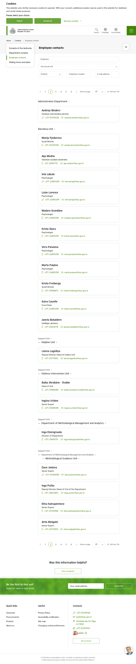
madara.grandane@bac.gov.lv (77, 218)
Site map (42, 621)
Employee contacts (17, 57)
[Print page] (126, 47)
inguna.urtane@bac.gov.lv (76, 408)
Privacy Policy (44, 612)
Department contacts (18, 53)
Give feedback (68, 571)
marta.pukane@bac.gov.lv (75, 272)
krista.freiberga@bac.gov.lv (76, 290)
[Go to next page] (76, 92)
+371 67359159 (83, 628)
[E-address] (78, 633)
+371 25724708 (51, 511)
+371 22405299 (52, 181)
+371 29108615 (51, 290)
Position (44, 74)
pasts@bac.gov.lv (84, 617)
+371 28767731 (51, 163)
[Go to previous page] (40, 92)
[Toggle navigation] (131, 30)
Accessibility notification (48, 617)
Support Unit (44, 338)
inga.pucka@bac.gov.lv (74, 493)
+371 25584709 (52, 474)
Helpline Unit (48, 342)
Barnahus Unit (45, 128)
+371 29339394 (51, 145)
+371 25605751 (51, 439)
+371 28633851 (51, 493)
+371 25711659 (51, 529)
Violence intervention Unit (55, 373)
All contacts (86, 641)
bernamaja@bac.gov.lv (75, 181)
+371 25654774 (51, 327)
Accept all (48, 21)
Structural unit (47, 66)
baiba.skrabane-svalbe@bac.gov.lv (79, 390)
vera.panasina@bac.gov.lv (75, 254)
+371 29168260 (51, 390)
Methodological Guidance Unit (61, 458)
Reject (19, 21)
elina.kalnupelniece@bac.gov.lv (77, 511)
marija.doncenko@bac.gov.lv (77, 145)
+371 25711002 (51, 358)
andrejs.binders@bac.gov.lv (76, 117)
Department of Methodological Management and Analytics (72, 423)
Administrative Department (52, 101)
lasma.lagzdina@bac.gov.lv (75, 358)
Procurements (12, 617)
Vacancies (10, 612)
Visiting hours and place (19, 62)
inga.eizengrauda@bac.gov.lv (77, 439)
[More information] (86, 633)
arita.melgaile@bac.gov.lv (75, 529)
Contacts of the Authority (20, 48)
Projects (9, 621)
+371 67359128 (52, 117)
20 (96, 91)
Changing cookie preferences (51, 625)
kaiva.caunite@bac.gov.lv (75, 308)
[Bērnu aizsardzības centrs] (22, 30)
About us (10, 625)
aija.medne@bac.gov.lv (73, 163)
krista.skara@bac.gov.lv (74, 236)
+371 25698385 (51, 408)
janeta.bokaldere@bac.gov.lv (76, 327)
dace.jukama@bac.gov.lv (75, 474)
